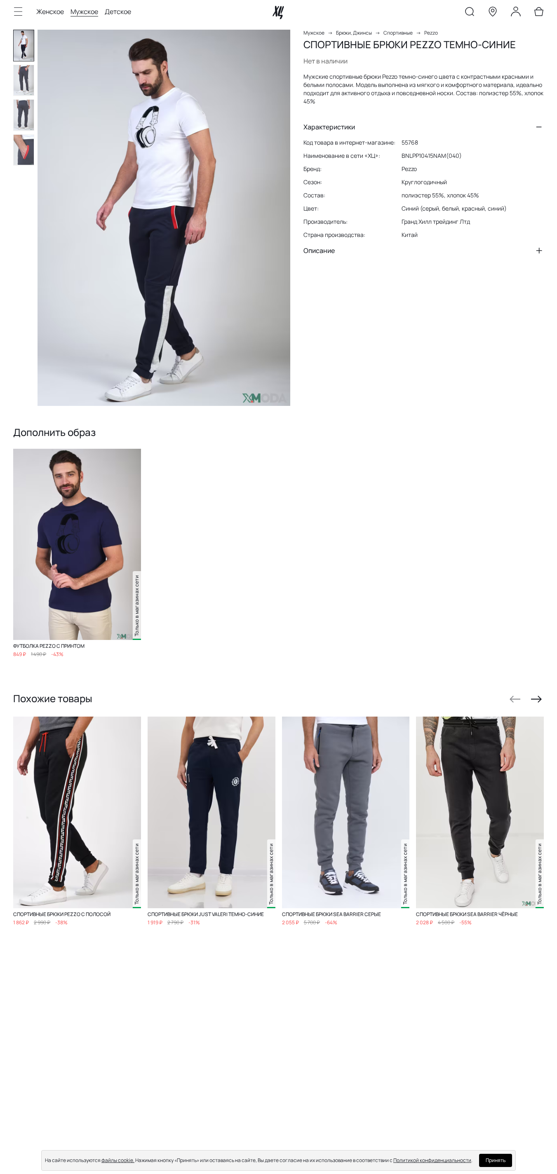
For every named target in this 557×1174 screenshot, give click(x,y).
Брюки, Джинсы (354, 32)
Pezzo (431, 32)
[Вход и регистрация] (516, 13)
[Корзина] (539, 13)
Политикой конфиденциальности (432, 1160)
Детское (118, 11)
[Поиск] (470, 13)
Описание (319, 250)
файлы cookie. (117, 1160)
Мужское (84, 11)
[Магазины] (493, 13)
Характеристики (329, 126)
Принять (495, 1160)
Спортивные (398, 32)
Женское (50, 11)
